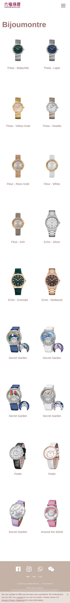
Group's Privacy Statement (13, 600)
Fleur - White (52, 184)
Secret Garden (18, 358)
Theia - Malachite (18, 68)
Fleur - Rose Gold (18, 184)
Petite (18, 474)
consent (19, 597)
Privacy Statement (47, 583)
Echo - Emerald (18, 300)
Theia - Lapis (52, 68)
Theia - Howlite (52, 126)
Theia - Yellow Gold (18, 126)
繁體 (27, 576)
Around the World (52, 532)
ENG (40, 576)
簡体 (34, 576)
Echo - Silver (52, 242)
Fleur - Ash (18, 242)
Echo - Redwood (52, 300)
